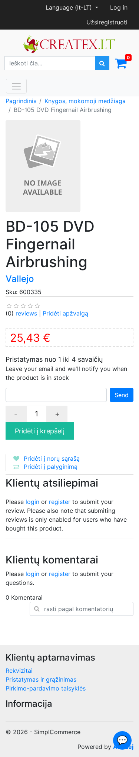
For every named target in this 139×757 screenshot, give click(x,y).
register (59, 501)
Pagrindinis (21, 101)
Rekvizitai (19, 670)
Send (122, 395)
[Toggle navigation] (16, 86)
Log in (119, 7)
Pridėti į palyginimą (50, 466)
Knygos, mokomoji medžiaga (85, 101)
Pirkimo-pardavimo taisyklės (46, 688)
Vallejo (20, 278)
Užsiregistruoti (107, 22)
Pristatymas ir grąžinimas (41, 679)
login (32, 501)
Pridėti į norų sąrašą (52, 458)
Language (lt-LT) (70, 7)
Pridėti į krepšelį (39, 431)
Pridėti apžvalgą (65, 313)
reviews (26, 313)
